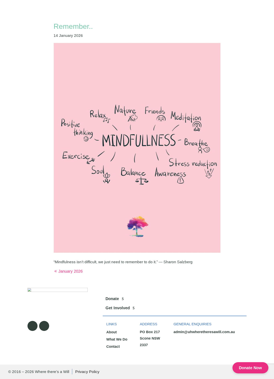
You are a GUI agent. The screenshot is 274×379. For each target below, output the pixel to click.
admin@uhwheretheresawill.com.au (204, 332)
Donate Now (250, 368)
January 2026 (70, 271)
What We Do (116, 339)
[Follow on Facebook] (32, 326)
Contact (113, 347)
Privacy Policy (87, 372)
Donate (112, 298)
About (111, 332)
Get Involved (118, 308)
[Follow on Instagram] (44, 326)
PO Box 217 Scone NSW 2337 (150, 338)
